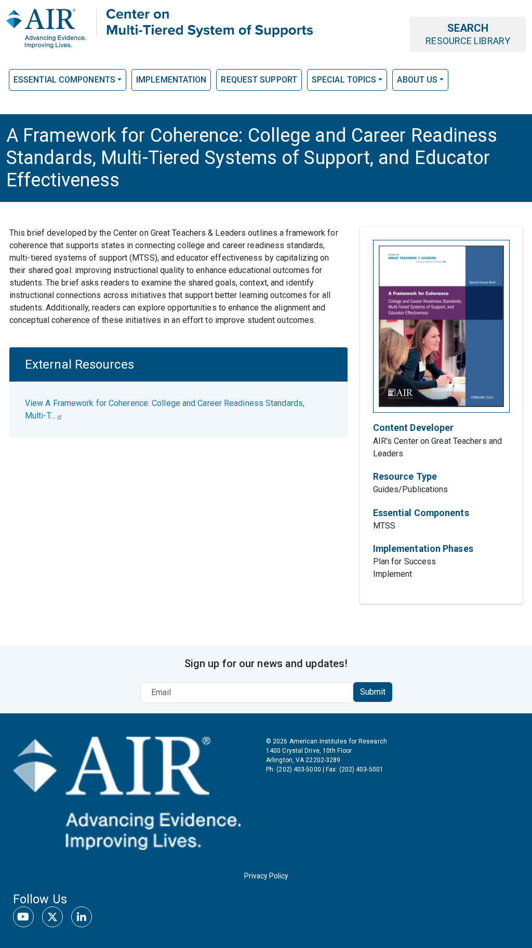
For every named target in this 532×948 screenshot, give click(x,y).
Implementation (171, 80)
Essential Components (64, 80)
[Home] (162, 27)
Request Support (259, 80)
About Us (417, 80)
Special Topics (344, 80)
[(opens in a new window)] (127, 792)
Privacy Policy (266, 876)
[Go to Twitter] (52, 916)
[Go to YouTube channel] (23, 916)
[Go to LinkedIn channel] (81, 916)
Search (467, 34)
